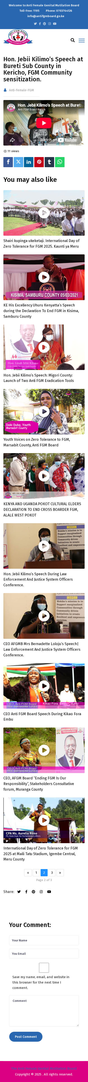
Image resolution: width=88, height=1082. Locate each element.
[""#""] (44, 23)
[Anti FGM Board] (18, 37)
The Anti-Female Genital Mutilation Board (44, 1068)
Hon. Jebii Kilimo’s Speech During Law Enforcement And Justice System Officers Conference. (38, 579)
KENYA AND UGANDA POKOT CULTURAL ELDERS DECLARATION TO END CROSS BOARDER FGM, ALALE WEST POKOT (42, 509)
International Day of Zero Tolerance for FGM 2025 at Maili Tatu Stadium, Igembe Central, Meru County (40, 854)
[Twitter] (18, 162)
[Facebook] (8, 162)
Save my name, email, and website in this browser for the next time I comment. (40, 982)
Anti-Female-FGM (21, 90)
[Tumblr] (49, 162)
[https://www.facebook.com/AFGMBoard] (40, 23)
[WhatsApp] (60, 162)
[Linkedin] (28, 162)
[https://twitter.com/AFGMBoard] (35, 23)
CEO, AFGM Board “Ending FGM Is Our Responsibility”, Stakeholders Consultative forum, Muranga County (38, 784)
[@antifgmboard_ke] (49, 23)
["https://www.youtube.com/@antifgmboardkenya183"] (54, 23)
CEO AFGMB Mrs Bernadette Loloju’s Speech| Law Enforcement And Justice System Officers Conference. (41, 649)
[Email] (67, 162)
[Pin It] (39, 162)
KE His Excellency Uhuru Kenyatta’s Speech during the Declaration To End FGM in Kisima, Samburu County (41, 311)
